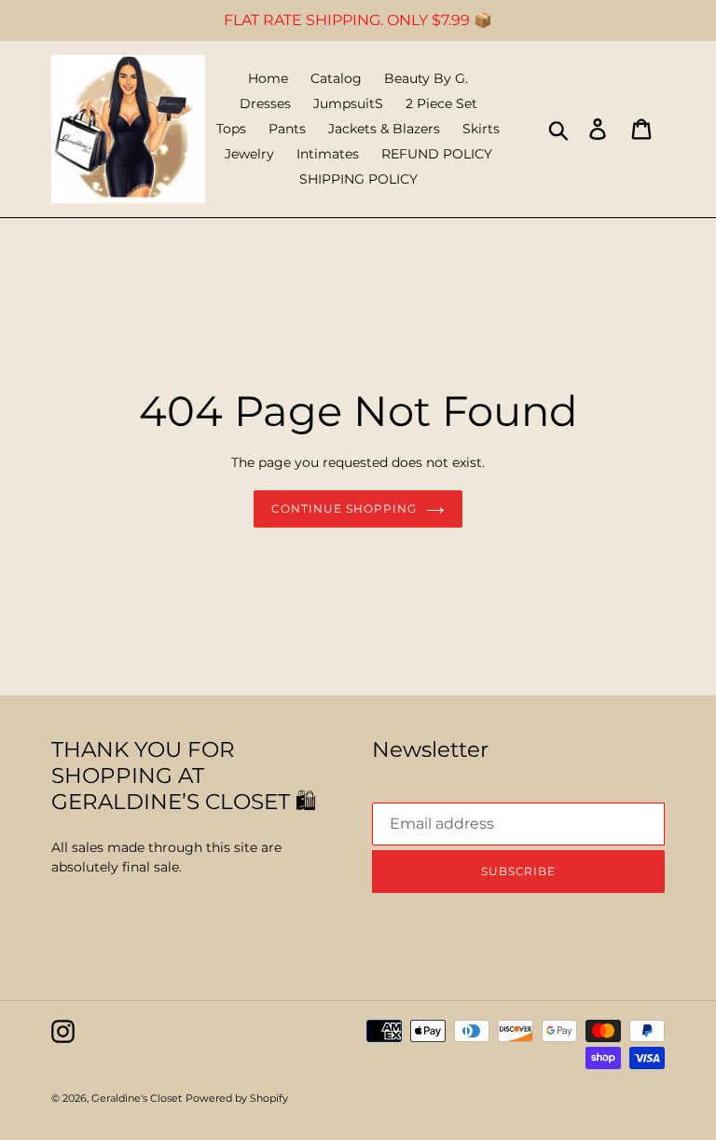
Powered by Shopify (237, 1098)
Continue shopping (343, 508)
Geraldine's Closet (136, 1098)
